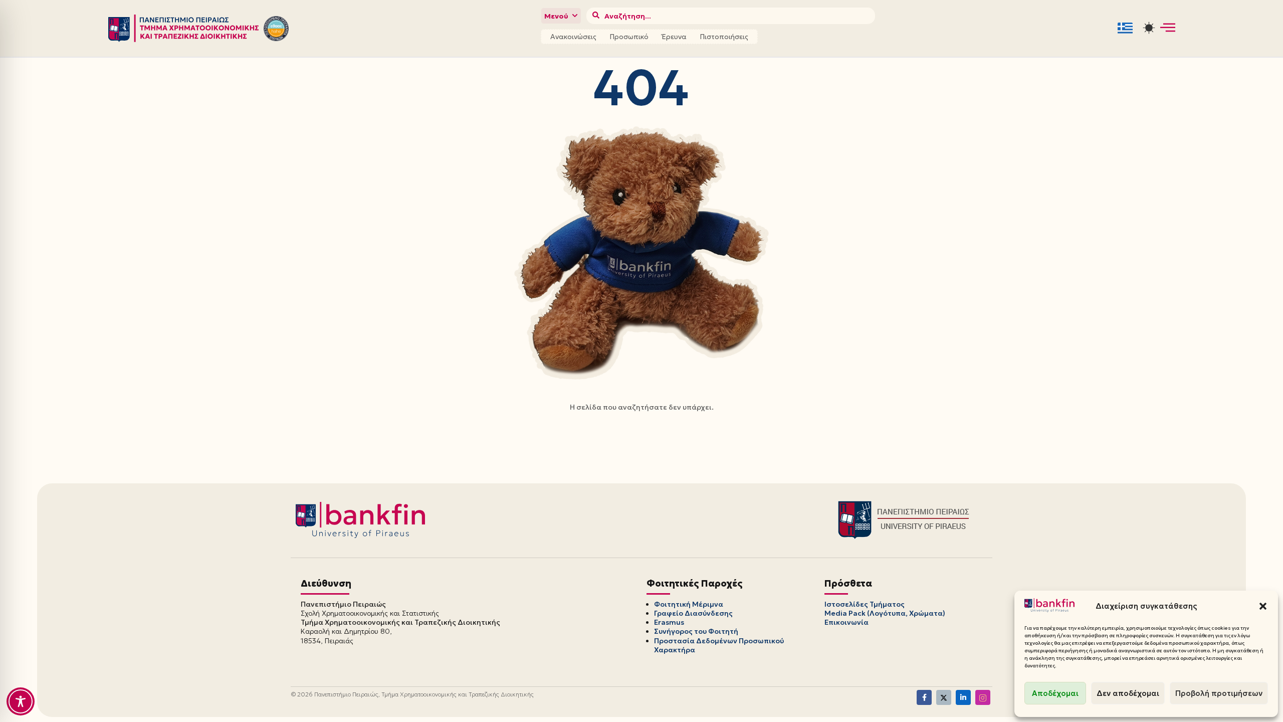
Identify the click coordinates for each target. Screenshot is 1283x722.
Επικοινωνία (846, 622)
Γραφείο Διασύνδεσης (693, 613)
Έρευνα (674, 36)
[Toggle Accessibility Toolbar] (21, 701)
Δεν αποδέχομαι (1128, 693)
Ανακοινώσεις (573, 36)
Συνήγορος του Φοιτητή (696, 631)
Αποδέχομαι (1055, 693)
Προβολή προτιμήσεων (1218, 693)
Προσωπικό (629, 36)
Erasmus (669, 622)
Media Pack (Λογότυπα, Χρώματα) (884, 613)
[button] (1263, 606)
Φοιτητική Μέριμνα (688, 604)
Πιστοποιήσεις (724, 36)
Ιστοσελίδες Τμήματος (864, 604)
